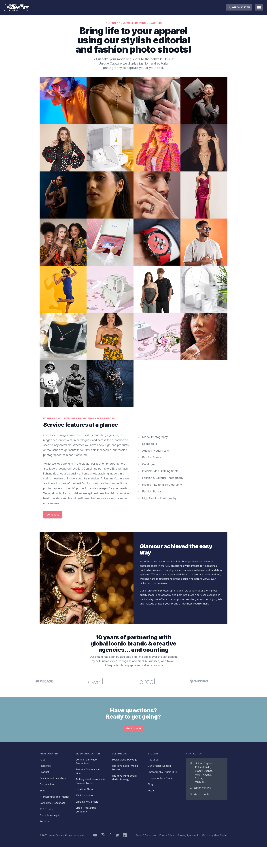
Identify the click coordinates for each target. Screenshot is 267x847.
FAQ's (151, 790)
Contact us (53, 514)
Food (42, 759)
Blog (150, 784)
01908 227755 (241, 7)
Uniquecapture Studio (160, 778)
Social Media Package (124, 759)
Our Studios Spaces (159, 765)
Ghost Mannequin (50, 815)
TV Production (84, 795)
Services (45, 821)
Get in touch (133, 728)
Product (44, 771)
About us (153, 759)
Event (43, 790)
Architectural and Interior (54, 796)
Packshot (45, 765)
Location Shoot (84, 789)
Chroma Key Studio (87, 801)
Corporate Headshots (52, 802)
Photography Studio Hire (162, 771)
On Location (47, 784)
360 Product (47, 809)
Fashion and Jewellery (53, 778)
